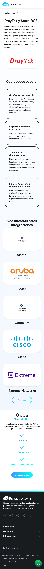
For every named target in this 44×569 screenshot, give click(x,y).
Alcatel (22, 255)
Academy (20, 159)
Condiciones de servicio (20, 562)
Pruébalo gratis (31, 10)
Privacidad (6, 562)
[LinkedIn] (11, 515)
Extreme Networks (22, 391)
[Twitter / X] (23, 515)
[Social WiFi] (14, 4)
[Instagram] (17, 515)
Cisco (22, 357)
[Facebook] (5, 515)
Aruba (22, 289)
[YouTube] (29, 515)
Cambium (22, 323)
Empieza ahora (22, 475)
